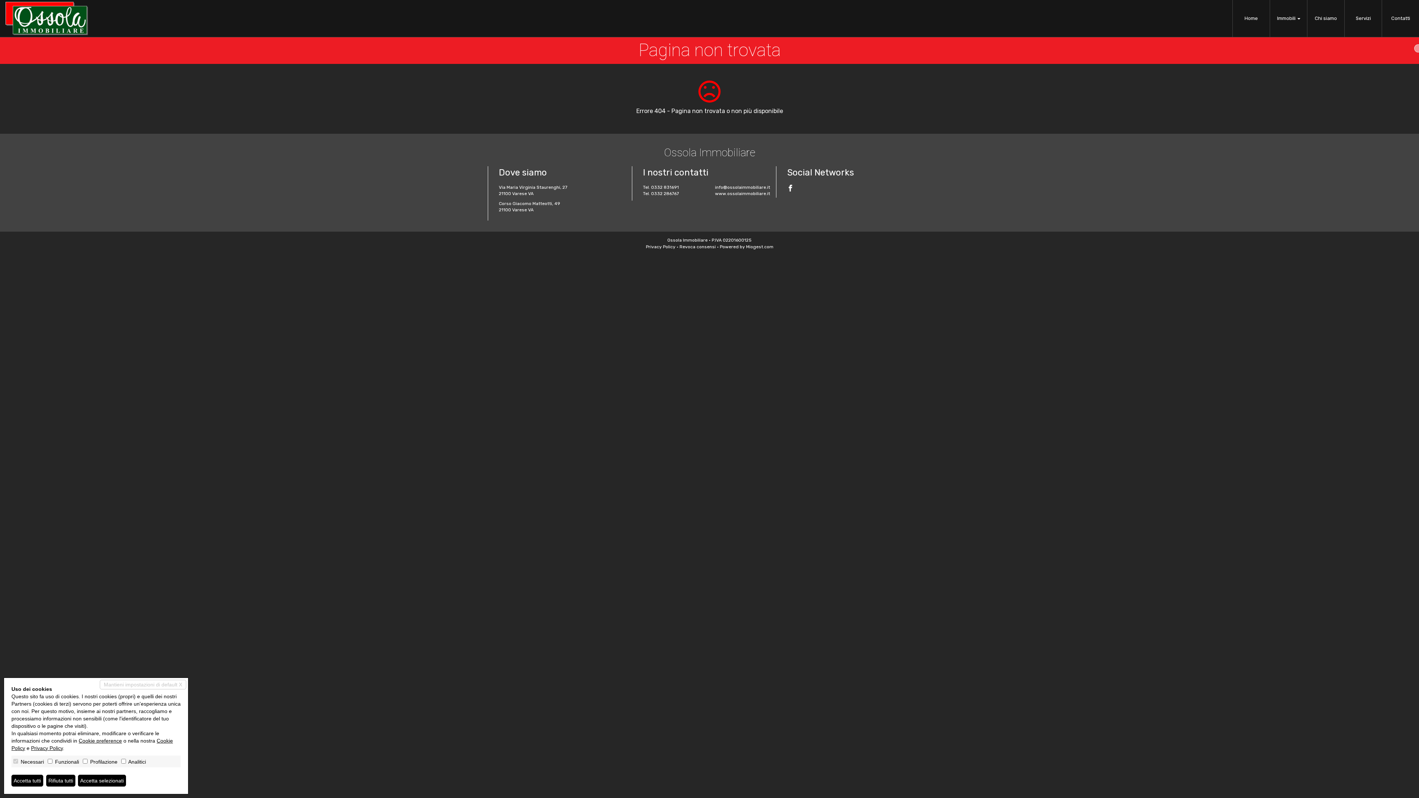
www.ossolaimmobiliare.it (742, 193)
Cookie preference (100, 741)
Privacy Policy (661, 246)
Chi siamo (1326, 18)
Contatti (1400, 18)
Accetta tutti (27, 781)
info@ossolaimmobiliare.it (742, 187)
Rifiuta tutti (60, 781)
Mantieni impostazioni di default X (143, 685)
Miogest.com (759, 246)
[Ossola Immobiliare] (46, 18)
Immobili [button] (1287, 18)
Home (1251, 18)
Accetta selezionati (102, 781)
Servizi (1363, 18)
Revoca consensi (698, 246)
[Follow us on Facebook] (790, 189)
